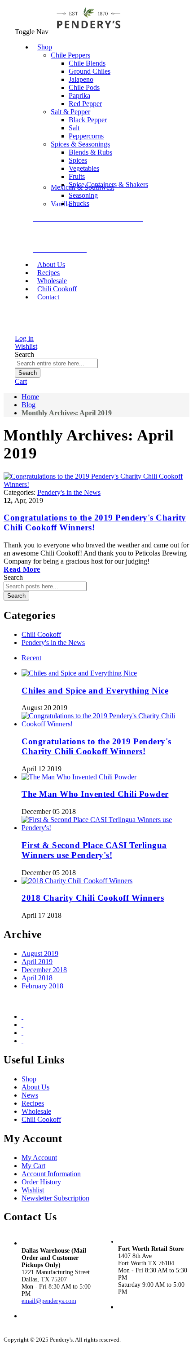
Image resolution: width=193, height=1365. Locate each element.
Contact (48, 297)
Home (30, 396)
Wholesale (36, 1111)
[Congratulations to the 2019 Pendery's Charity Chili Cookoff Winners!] (105, 724)
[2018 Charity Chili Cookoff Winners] (77, 881)
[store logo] (88, 32)
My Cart (33, 1165)
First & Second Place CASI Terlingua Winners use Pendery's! (94, 850)
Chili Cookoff (41, 634)
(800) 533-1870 (44, 1324)
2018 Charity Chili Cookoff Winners (93, 898)
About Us (35, 1087)
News (30, 1095)
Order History (41, 1182)
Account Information (51, 1174)
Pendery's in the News (69, 492)
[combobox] (56, 363)
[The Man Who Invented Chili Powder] (79, 777)
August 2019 (40, 953)
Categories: (20, 492)
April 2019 (37, 961)
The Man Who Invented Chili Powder (95, 794)
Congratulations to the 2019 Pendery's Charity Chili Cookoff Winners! (96, 746)
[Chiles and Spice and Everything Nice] (79, 673)
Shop (29, 1079)
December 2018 (44, 970)
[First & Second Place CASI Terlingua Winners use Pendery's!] (105, 827)
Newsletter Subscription (55, 1198)
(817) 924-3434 (138, 1314)
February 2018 (42, 986)
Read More (22, 569)
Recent (31, 658)
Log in (24, 338)
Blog (28, 405)
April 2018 (37, 978)
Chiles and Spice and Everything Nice (95, 690)
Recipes (33, 1103)
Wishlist (26, 346)
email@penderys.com (49, 1301)
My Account (39, 1157)
